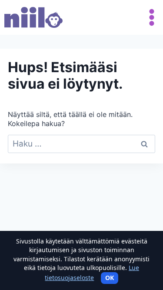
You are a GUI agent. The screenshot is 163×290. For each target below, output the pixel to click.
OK (109, 277)
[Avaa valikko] (150, 17)
